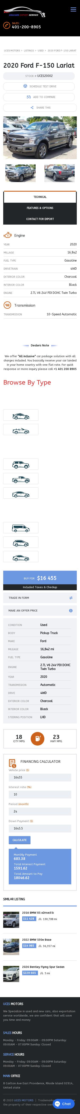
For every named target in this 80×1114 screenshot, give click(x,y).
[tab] (40, 197)
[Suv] (21, 464)
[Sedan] (21, 493)
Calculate (20, 840)
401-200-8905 (26, 27)
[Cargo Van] (21, 527)
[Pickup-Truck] (21, 478)
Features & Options (40, 208)
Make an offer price (23, 610)
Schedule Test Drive (42, 86)
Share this (43, 107)
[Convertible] (21, 429)
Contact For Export (40, 219)
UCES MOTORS (23, 1100)
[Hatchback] (21, 542)
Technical (40, 196)
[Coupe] (21, 556)
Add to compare (43, 97)
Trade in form (19, 597)
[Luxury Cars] (21, 415)
